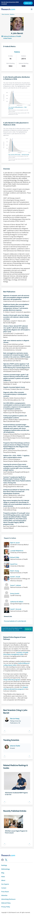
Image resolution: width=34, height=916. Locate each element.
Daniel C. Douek (15, 577)
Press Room (5, 892)
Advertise (4, 895)
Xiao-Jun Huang (14, 718)
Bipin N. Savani (15, 543)
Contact (3, 888)
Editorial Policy (6, 903)
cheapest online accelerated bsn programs (15, 688)
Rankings (4, 865)
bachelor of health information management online (15, 653)
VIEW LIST (28, 3)
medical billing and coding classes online (16, 664)
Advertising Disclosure (8, 899)
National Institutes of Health (12, 36)
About (3, 880)
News (3, 877)
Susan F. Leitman (15, 585)
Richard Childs (14, 557)
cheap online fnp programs (11, 680)
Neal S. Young (14, 571)
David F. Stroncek (15, 609)
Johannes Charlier (15, 746)
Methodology (5, 869)
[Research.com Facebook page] (2, 860)
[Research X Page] (6, 860)
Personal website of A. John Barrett (15, 621)
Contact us (28, 629)
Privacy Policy (5, 907)
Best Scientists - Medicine (8, 14)
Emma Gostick (14, 593)
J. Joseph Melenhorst (16, 551)
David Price (13, 564)
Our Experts (5, 884)
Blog (2, 873)
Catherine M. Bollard (16, 602)
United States (7, 38)
